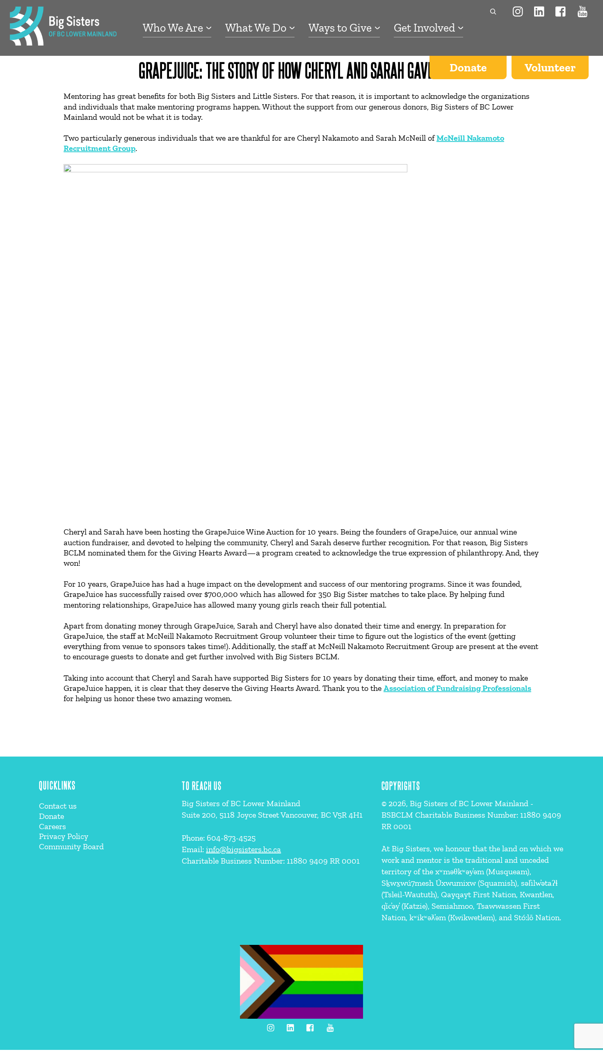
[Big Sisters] (63, 41)
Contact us (58, 806)
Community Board (71, 846)
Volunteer (550, 67)
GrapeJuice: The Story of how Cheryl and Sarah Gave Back (301, 69)
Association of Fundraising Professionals (457, 688)
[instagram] (518, 11)
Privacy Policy (63, 836)
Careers (52, 826)
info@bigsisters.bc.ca (243, 849)
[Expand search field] (491, 11)
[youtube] (582, 11)
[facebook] (561, 11)
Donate (468, 67)
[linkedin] (540, 11)
